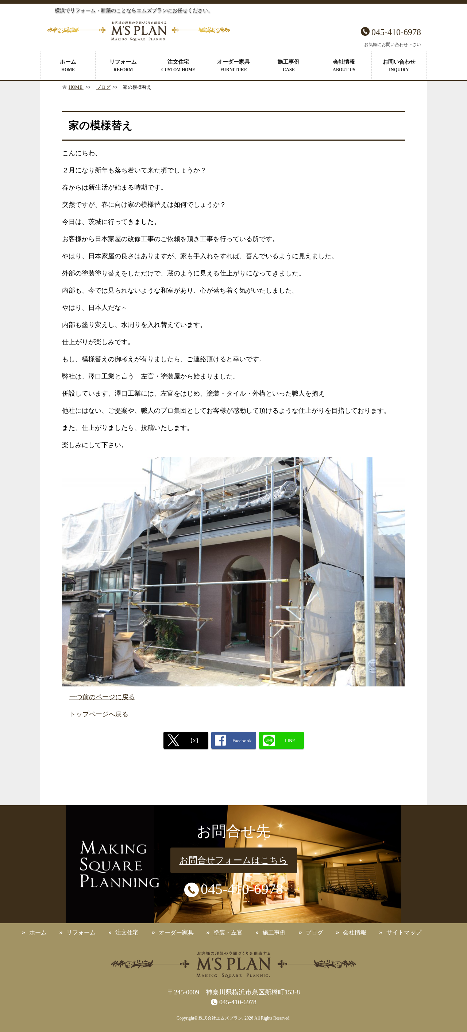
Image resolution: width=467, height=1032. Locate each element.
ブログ (103, 87)
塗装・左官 (228, 932)
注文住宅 (178, 65)
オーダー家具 (233, 65)
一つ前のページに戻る (102, 697)
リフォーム (123, 65)
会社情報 (344, 65)
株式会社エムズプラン (220, 1018)
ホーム (68, 65)
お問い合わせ (399, 65)
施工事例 (289, 65)
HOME (76, 87)
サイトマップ (403, 932)
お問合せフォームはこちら (234, 860)
